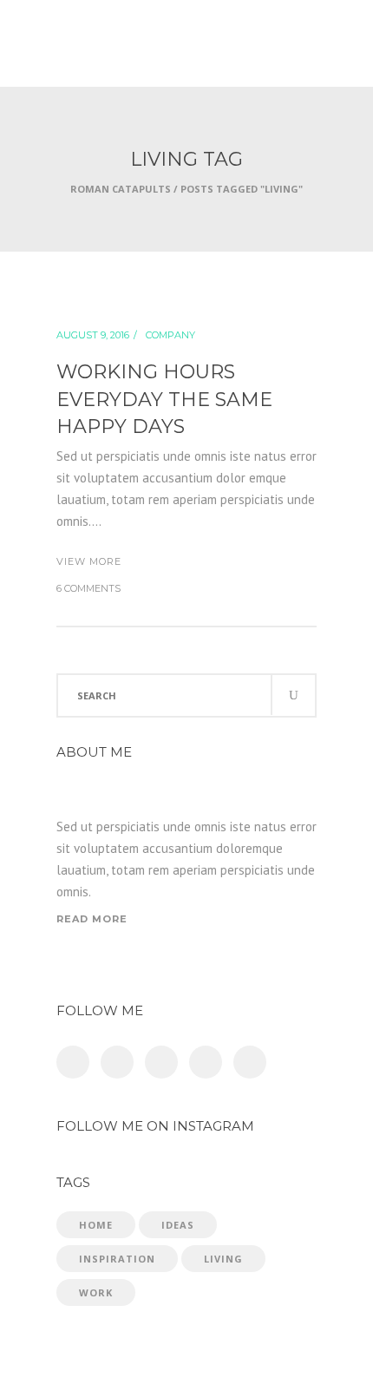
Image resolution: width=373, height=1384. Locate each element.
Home (96, 1224)
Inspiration (117, 1258)
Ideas (177, 1224)
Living (223, 1258)
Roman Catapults (120, 188)
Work (96, 1292)
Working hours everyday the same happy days (164, 399)
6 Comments (88, 588)
